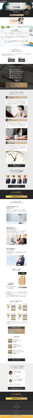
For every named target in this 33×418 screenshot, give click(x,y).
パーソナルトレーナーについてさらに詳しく (16, 186)
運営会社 (16, 411)
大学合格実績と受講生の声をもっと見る (16, 388)
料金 (16, 408)
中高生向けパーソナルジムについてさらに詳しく (16, 166)
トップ (16, 402)
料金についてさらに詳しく (16, 359)
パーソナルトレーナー (16, 405)
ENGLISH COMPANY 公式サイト (16, 410)
